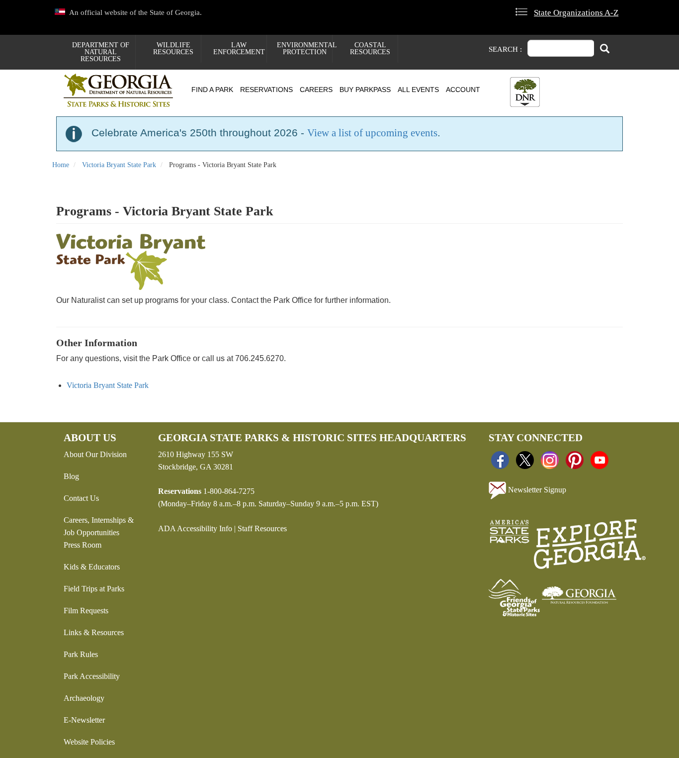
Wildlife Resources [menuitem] (173, 48)
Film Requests (86, 610)
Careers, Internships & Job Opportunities (99, 526)
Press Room (82, 545)
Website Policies (89, 742)
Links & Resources (94, 632)
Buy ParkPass (365, 90)
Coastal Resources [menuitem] (370, 48)
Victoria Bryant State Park (119, 165)
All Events (418, 90)
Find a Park (212, 90)
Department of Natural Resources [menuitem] (100, 52)
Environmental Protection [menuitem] (304, 48)
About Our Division (95, 454)
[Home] (122, 90)
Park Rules (81, 654)
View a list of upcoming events (372, 133)
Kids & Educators (92, 567)
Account (463, 90)
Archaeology (84, 698)
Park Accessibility (92, 676)
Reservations (266, 90)
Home (60, 165)
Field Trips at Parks (94, 588)
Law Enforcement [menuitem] (239, 48)
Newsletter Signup (536, 489)
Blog (71, 476)
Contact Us (81, 498)
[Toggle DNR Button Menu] (525, 92)
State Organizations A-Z (576, 12)
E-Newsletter (84, 720)
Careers (316, 90)
